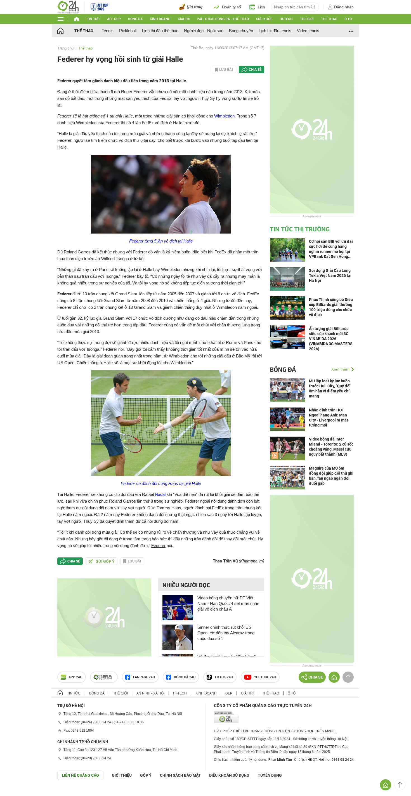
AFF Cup (114, 19)
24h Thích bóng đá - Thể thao (223, 19)
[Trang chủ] (65, 30)
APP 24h (75, 677)
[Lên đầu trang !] (399, 784)
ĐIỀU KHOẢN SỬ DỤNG (229, 775)
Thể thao (329, 19)
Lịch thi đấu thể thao (160, 30)
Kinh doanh (160, 19)
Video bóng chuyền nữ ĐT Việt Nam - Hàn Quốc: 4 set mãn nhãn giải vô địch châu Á (228, 603)
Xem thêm (340, 369)
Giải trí (184, 19)
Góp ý (146, 775)
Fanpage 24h (144, 677)
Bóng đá (135, 19)
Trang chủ (65, 48)
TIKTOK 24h (223, 677)
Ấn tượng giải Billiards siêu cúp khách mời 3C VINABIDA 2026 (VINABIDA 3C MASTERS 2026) (331, 338)
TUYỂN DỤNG (270, 775)
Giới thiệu (122, 775)
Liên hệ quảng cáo (80, 775)
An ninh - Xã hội (150, 693)
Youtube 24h (265, 677)
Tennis (108, 30)
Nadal (160, 494)
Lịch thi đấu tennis (275, 30)
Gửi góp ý (105, 561)
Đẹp (228, 693)
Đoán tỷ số (231, 7)
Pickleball (127, 30)
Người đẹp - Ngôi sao (203, 30)
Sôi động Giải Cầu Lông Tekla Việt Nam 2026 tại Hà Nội (330, 275)
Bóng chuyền (241, 30)
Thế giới (306, 19)
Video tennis (308, 30)
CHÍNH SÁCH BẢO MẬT (180, 775)
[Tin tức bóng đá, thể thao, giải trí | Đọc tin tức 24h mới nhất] (68, 6)
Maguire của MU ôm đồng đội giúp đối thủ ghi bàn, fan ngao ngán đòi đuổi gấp (331, 476)
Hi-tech (286, 19)
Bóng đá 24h (185, 677)
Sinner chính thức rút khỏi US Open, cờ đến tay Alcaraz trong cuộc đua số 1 (225, 633)
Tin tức (93, 19)
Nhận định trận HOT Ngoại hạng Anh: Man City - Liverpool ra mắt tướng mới (328, 417)
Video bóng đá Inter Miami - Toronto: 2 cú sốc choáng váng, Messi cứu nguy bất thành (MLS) (331, 446)
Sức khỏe (264, 19)
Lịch (261, 7)
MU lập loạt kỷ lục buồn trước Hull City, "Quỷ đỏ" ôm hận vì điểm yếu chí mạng (329, 388)
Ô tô (348, 19)
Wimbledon (224, 116)
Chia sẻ (255, 70)
